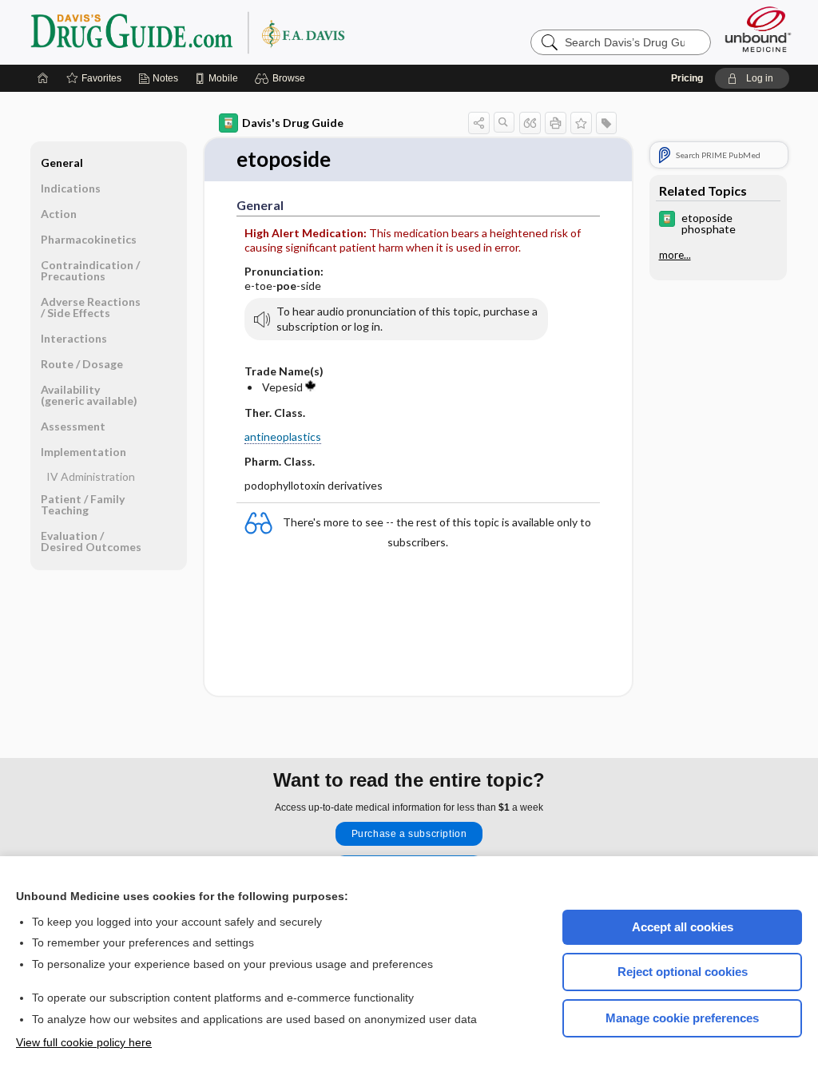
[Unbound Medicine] (758, 29)
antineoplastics (282, 436)
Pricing (687, 78)
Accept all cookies (682, 927)
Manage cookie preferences (682, 1018)
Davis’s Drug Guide (228, 32)
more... (675, 254)
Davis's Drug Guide (292, 122)
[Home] (43, 78)
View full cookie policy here (84, 1042)
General (62, 162)
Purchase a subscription (409, 833)
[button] (282, 78)
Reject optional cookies (682, 971)
